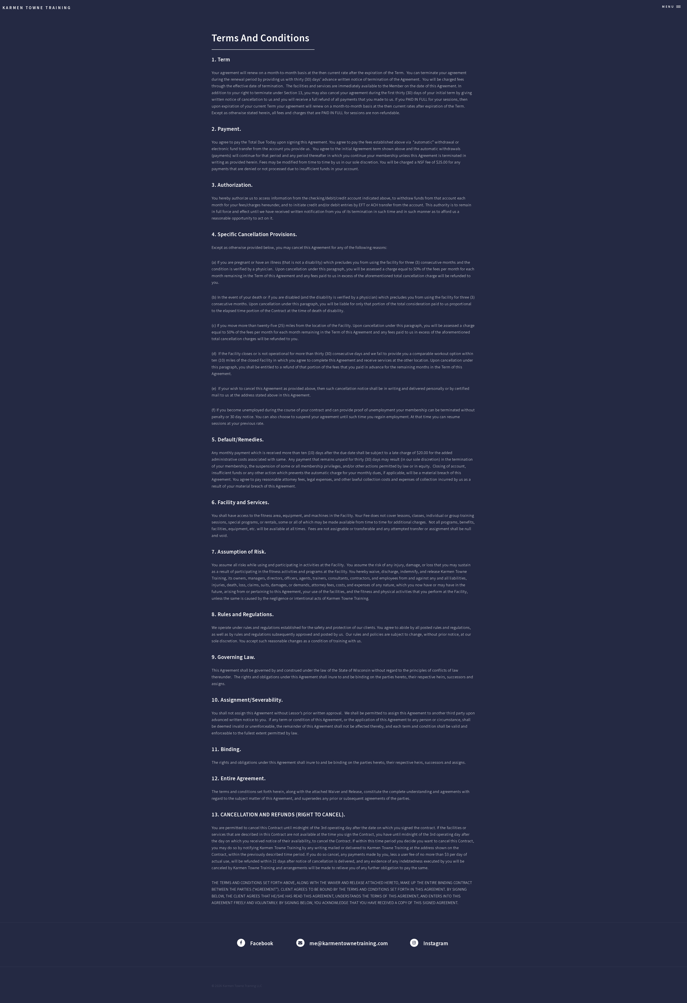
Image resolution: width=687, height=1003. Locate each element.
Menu (668, 6)
